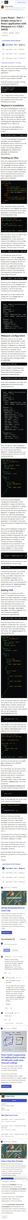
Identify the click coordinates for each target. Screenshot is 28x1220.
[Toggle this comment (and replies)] (2, 959)
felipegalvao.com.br (19, 9)
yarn (6, 113)
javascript (5, 35)
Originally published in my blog (11, 63)
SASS (17, 602)
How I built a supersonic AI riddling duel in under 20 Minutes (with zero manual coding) (13, 1059)
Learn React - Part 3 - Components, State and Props (13, 1127)
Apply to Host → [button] (7, 1179)
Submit (7, 950)
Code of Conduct (9, 1023)
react (17, 33)
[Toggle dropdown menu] (25, 887)
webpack (5, 33)
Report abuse (19, 1023)
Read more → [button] (6, 1086)
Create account (21, 2)
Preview (15, 950)
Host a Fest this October (12, 1161)
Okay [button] (4, 1217)
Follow (14, 1100)
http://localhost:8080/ (14, 586)
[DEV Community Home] (6, 2)
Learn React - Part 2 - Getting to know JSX (14, 1135)
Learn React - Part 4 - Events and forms (13, 1120)
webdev (11, 33)
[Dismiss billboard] (26, 1181)
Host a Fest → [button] (7, 932)
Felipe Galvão (9, 6)
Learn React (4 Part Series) (11, 40)
